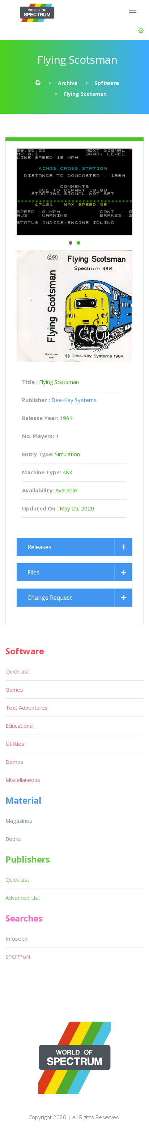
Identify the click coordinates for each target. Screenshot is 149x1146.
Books (13, 838)
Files (33, 572)
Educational (19, 725)
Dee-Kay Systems (74, 399)
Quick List (17, 671)
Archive (67, 83)
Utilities (14, 743)
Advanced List (22, 897)
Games (14, 689)
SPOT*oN (17, 956)
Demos (14, 761)
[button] (141, 30)
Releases (39, 547)
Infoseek (16, 938)
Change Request (49, 598)
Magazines (18, 820)
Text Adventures (26, 707)
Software (107, 83)
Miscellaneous (22, 779)
